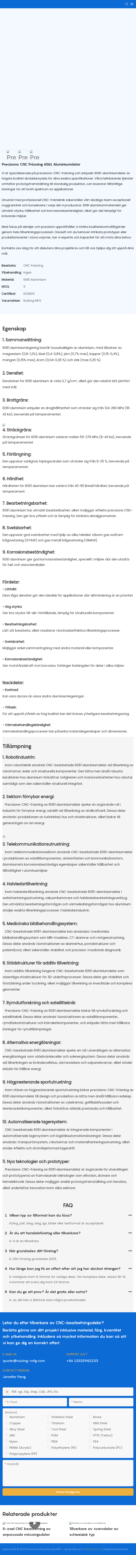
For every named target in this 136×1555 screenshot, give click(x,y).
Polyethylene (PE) (64, 1448)
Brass (97, 1417)
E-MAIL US (9, 1354)
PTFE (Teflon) (103, 1435)
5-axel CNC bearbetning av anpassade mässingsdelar (26, 1532)
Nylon (13, 1441)
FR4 (96, 1441)
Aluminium (17, 1417)
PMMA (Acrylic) (20, 1448)
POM (54, 1435)
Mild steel (100, 1423)
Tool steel (58, 1429)
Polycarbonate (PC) (108, 1448)
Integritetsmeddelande (115, 1549)
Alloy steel (17, 1429)
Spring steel (102, 1429)
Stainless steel (62, 1417)
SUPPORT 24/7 (76, 1354)
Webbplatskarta (92, 1549)
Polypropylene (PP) (23, 1454)
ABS (12, 1435)
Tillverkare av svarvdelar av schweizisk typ (94, 1532)
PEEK (54, 1441)
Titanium (57, 1423)
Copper (15, 1423)
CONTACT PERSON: (16, 1370)
